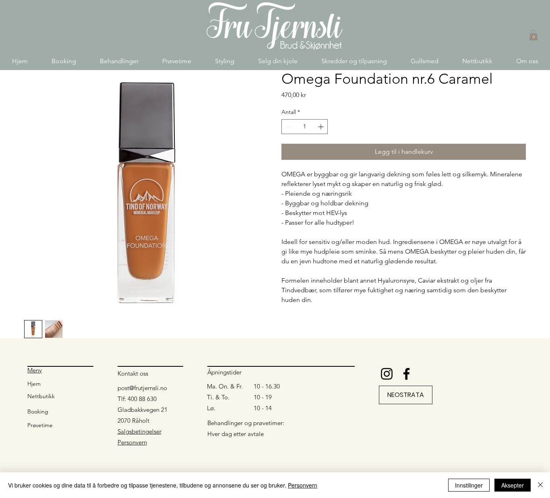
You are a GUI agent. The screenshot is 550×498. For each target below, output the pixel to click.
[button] (119, 61)
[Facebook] (406, 374)
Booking (37, 411)
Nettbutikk (41, 396)
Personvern (132, 442)
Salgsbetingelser (139, 431)
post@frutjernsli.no (142, 388)
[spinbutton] (304, 127)
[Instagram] (387, 374)
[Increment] (321, 127)
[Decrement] (288, 127)
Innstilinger (469, 485)
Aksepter (512, 485)
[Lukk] (540, 485)
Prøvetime (40, 425)
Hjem (34, 383)
